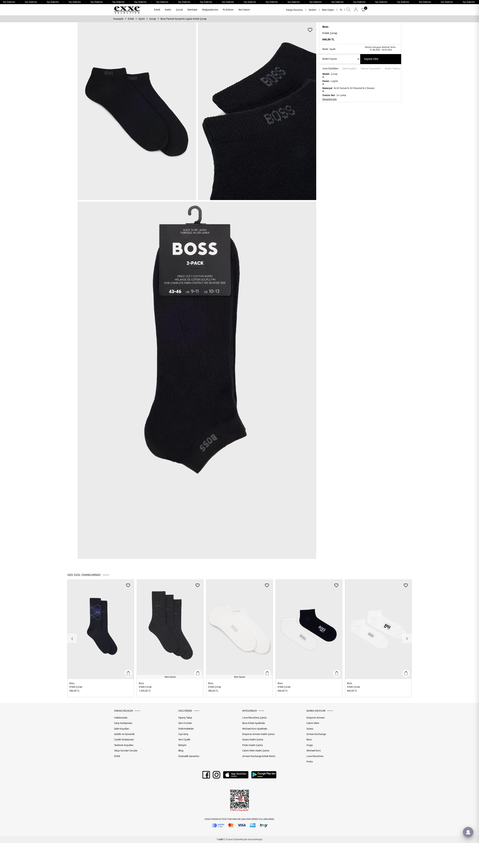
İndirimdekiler (186, 728)
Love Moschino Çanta (254, 717)
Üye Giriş (183, 734)
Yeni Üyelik (184, 739)
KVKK (117, 756)
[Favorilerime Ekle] (128, 585)
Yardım (312, 10)
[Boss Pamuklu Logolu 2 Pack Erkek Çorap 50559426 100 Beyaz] (378, 629)
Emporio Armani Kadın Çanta (258, 734)
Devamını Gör (329, 99)
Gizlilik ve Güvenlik (124, 734)
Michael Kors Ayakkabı (254, 728)
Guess (309, 728)
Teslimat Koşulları (123, 745)
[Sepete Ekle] (128, 673)
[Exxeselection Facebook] (206, 776)
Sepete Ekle (371, 59)
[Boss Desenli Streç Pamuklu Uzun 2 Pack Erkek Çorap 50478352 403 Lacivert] (101, 629)
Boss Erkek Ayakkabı (253, 723)
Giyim (141, 18)
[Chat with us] (468, 832)
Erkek (157, 9)
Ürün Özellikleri (330, 68)
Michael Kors (313, 750)
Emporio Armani (315, 717)
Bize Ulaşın (328, 10)
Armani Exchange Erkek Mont (258, 756)
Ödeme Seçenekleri (371, 68)
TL (341, 10)
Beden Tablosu (392, 68)
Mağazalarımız (210, 9)
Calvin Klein (312, 723)
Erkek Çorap (75, 686)
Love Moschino (315, 756)
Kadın (168, 9)
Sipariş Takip (185, 717)
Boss (325, 26)
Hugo (309, 745)
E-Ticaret (228, 839)
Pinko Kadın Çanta (252, 745)
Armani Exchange (316, 734)
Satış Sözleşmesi (123, 723)
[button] (72, 638)
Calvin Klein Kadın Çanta (255, 750)
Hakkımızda (120, 717)
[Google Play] (264, 776)
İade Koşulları (349, 68)
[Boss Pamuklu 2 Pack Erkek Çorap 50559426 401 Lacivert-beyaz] (309, 629)
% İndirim (228, 9)
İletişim (182, 745)
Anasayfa (118, 18)
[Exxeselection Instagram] (216, 776)
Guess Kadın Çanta (252, 739)
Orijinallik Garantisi (188, 756)
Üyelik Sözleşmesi (124, 739)
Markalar (192, 9)
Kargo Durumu (294, 10)
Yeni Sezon (244, 9)
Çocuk (179, 9)
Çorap (152, 18)
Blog (180, 750)
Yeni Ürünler (185, 723)
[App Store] (235, 776)
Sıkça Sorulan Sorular (126, 750)
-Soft (220, 839)
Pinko (309, 761)
